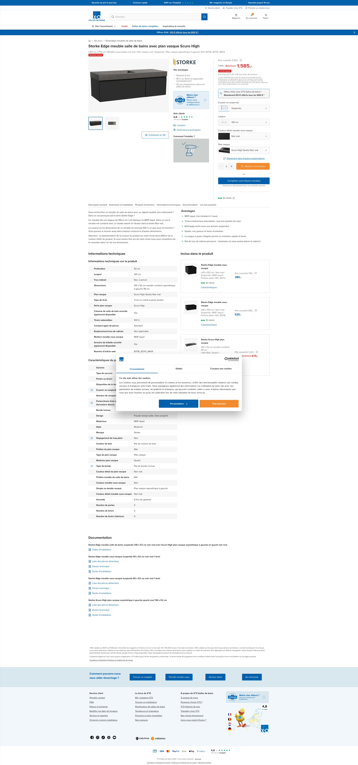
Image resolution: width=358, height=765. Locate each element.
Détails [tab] (179, 368)
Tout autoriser (219, 403)
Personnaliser (177, 403)
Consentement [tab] (137, 369)
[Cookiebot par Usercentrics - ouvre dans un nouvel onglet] (226, 359)
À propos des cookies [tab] (221, 368)
